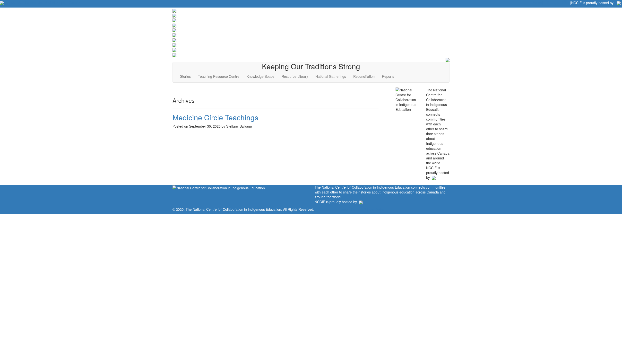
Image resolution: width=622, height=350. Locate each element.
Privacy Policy (374, 209)
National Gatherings (330, 76)
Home (343, 209)
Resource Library (295, 76)
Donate (74, 2)
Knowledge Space (260, 76)
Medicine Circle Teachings (215, 117)
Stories (185, 76)
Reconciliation (364, 76)
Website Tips (55, 2)
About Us (14, 2)
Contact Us (33, 2)
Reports (388, 76)
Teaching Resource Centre (218, 76)
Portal (355, 209)
